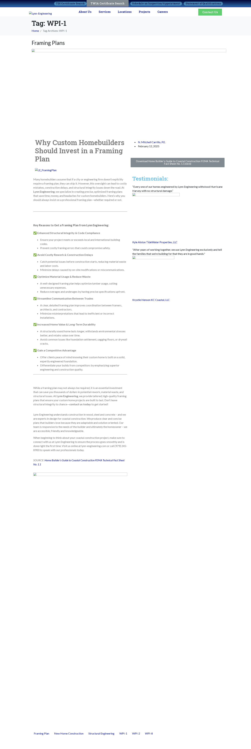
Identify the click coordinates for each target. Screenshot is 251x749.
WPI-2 (136, 733)
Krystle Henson (141, 299)
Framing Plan (41, 733)
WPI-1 (123, 733)
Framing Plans (48, 42)
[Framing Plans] (129, 90)
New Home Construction (68, 733)
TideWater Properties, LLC (161, 242)
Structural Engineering (101, 733)
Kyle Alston (139, 242)
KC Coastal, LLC (160, 299)
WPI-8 (149, 733)
